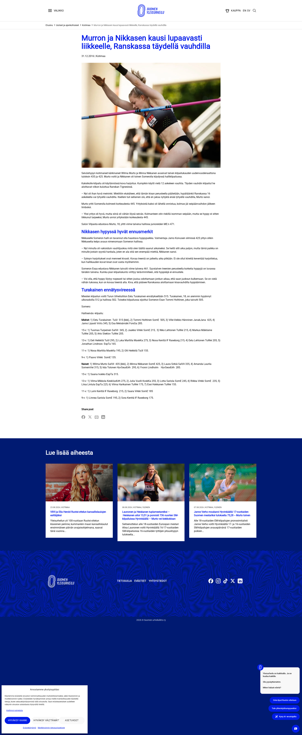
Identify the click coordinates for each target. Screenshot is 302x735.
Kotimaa (86, 25)
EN (244, 10)
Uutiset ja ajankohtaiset (67, 25)
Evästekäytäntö (29, 728)
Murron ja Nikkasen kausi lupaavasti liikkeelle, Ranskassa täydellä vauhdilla (130, 25)
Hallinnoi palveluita (14, 710)
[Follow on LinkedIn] (240, 581)
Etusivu (49, 25)
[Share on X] (90, 417)
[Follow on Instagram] (218, 581)
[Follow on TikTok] (225, 581)
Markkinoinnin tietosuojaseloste (51, 728)
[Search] (254, 10)
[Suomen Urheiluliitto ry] (151, 10)
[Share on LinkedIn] (103, 417)
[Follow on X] (232, 581)
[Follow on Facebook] (210, 581)
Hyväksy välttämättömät (45, 720)
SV (248, 10)
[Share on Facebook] (83, 417)
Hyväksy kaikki (17, 720)
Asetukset (72, 720)
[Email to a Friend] (96, 417)
